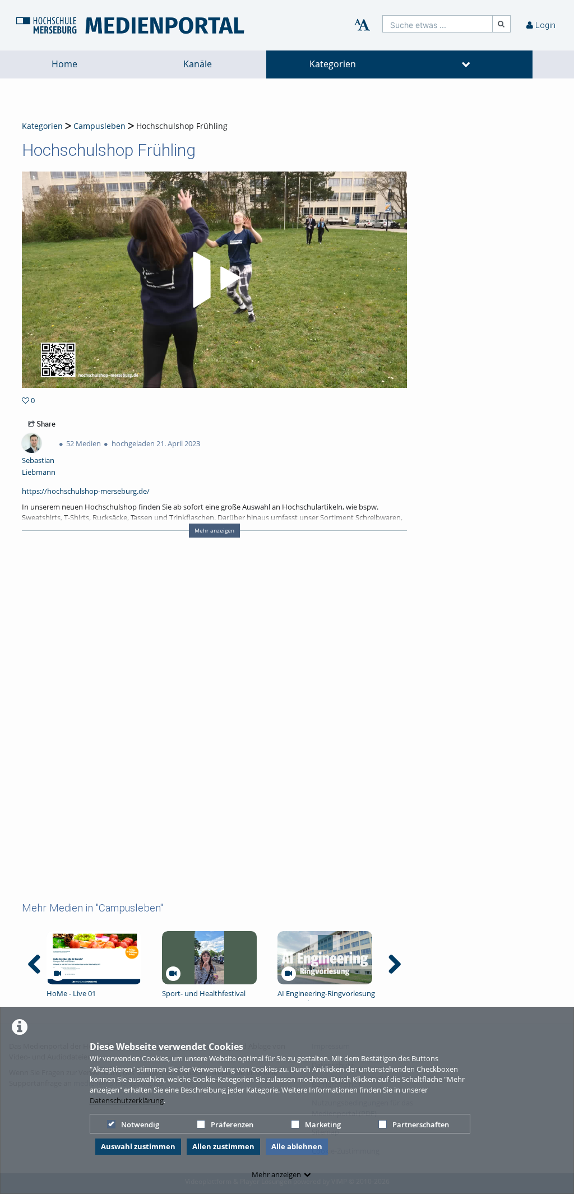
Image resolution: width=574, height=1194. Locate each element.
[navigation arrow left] (34, 964)
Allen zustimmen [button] (223, 1146)
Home (64, 64)
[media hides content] (466, 64)
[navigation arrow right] (394, 964)
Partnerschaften (420, 1124)
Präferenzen (232, 1124)
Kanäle (197, 64)
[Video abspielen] (215, 280)
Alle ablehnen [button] (296, 1146)
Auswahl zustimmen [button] (138, 1146)
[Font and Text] (362, 25)
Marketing (323, 1124)
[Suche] (501, 24)
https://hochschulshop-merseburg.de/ (86, 491)
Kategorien (332, 64)
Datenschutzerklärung (127, 1100)
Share (45, 424)
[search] (437, 24)
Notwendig (140, 1124)
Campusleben (99, 126)
